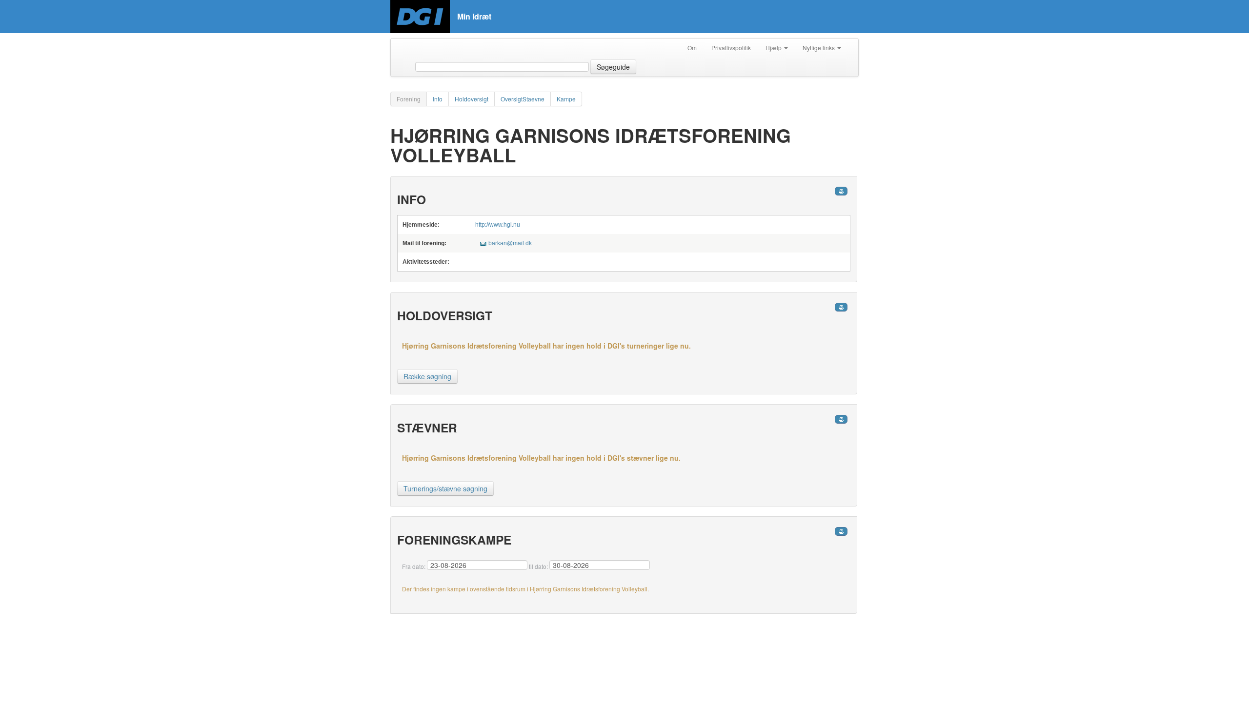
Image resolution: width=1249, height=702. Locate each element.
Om (692, 47)
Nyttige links (819, 47)
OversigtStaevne (522, 99)
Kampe (566, 99)
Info (438, 99)
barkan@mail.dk (510, 243)
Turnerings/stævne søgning (445, 488)
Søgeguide (613, 67)
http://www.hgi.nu (497, 224)
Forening (409, 99)
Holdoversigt (471, 99)
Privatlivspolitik (731, 47)
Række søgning (427, 376)
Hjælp (774, 47)
